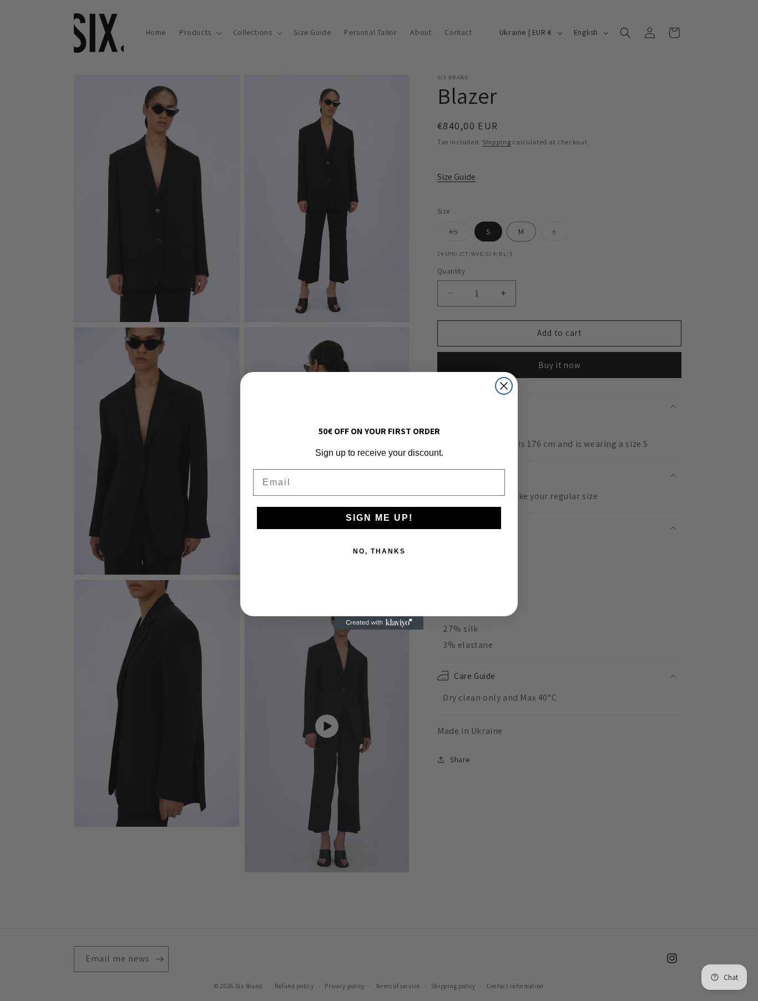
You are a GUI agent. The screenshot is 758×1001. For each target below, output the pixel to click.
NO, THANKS (379, 551)
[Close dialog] (504, 386)
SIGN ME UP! (379, 517)
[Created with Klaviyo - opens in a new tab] (379, 623)
